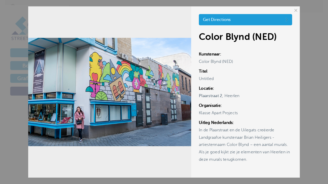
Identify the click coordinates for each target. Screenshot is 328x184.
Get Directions (217, 19)
